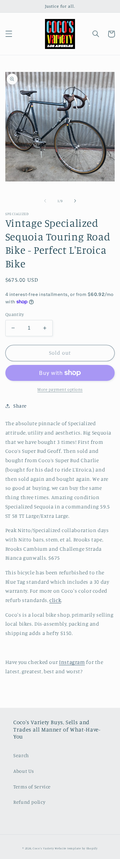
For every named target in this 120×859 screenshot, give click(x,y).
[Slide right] (75, 201)
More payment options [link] (60, 389)
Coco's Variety (43, 848)
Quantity (14, 314)
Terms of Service (32, 786)
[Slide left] (45, 201)
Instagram (72, 662)
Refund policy (29, 802)
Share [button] (20, 406)
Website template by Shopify (76, 848)
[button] (8, 34)
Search (21, 755)
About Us (23, 771)
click (55, 600)
